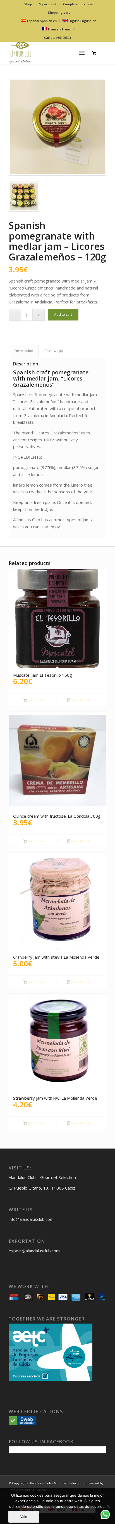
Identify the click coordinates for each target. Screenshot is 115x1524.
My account (47, 4)
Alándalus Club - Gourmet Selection (56, 1483)
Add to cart (63, 314)
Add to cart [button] (36, 700)
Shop (28, 4)
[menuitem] (28, 4)
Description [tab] (24, 350)
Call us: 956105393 (57, 37)
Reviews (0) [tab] (53, 350)
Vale (23, 1517)
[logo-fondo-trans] (48, 53)
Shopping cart (59, 12)
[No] (108, 1506)
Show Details (80, 700)
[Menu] (82, 52)
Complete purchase (78, 4)
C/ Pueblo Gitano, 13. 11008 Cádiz (42, 1188)
